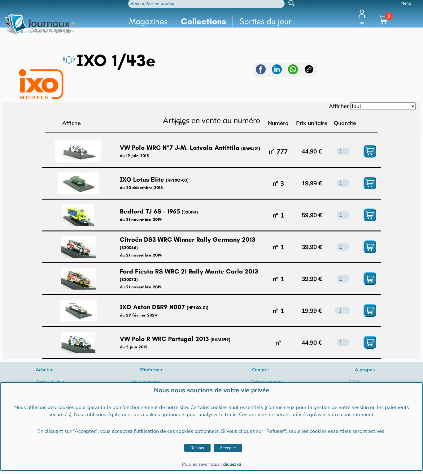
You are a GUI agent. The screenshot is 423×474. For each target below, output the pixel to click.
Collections (203, 21)
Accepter (228, 448)
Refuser (197, 448)
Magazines (148, 21)
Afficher (339, 105)
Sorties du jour (265, 21)
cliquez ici (232, 464)
